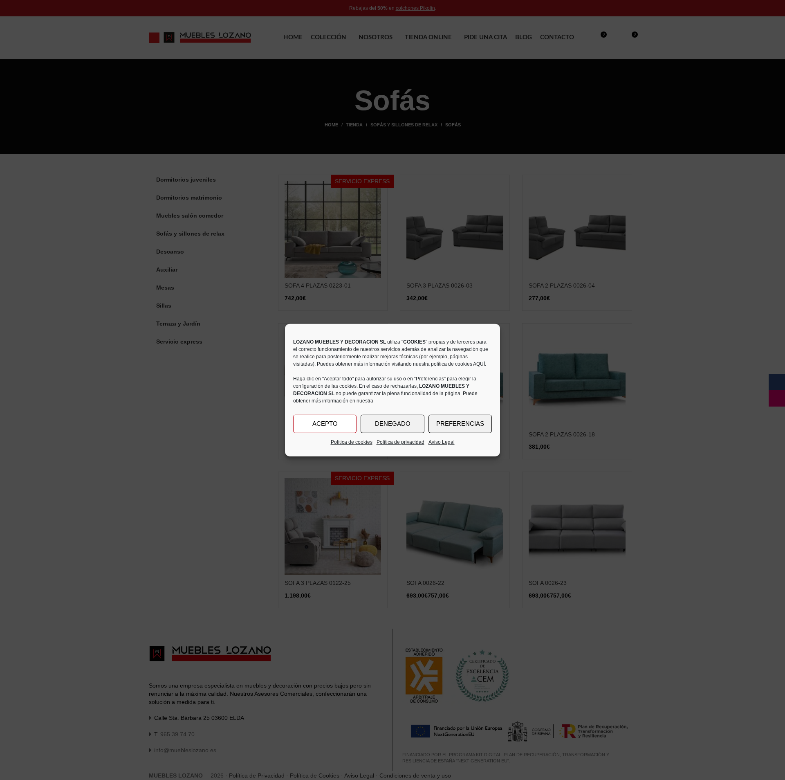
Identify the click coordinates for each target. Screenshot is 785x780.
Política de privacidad (400, 442)
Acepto (325, 423)
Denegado (392, 423)
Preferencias (460, 423)
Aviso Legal (441, 442)
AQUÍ (479, 363)
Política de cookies (351, 442)
